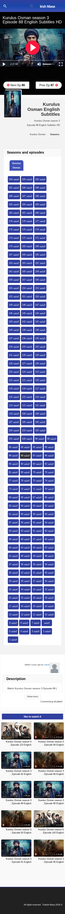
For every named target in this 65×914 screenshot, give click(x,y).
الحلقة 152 (14, 296)
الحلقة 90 (49, 447)
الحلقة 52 (25, 531)
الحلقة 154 (27, 288)
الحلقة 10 (49, 614)
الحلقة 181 (27, 212)
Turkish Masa (45, 6)
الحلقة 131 (14, 355)
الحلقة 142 (27, 321)
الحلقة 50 (49, 531)
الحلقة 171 (40, 238)
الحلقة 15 (37, 606)
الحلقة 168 (40, 246)
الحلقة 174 (40, 229)
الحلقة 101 (14, 438)
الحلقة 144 (40, 313)
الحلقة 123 (40, 372)
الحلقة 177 (40, 221)
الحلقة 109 (27, 413)
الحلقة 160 (27, 271)
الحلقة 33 (13, 572)
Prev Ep (47, 85)
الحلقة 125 (14, 372)
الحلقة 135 (40, 338)
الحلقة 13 (13, 614)
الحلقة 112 (27, 405)
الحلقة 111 (40, 405)
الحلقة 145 (27, 313)
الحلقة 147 (40, 305)
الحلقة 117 (40, 388)
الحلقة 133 (27, 346)
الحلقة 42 (49, 547)
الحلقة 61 (13, 514)
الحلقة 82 (49, 464)
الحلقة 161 (14, 271)
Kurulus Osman (16, 165)
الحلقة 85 (13, 464)
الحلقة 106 (27, 422)
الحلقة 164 (14, 263)
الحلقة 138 (40, 330)
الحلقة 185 (14, 204)
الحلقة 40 (25, 556)
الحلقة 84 (25, 464)
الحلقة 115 (27, 397)
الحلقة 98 (51, 438)
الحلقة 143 (14, 321)
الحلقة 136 (27, 338)
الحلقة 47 (37, 539)
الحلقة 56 (25, 522)
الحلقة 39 (37, 556)
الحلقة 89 (13, 455)
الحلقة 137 (14, 338)
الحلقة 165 (40, 254)
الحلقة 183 (40, 204)
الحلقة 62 (49, 505)
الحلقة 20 (25, 597)
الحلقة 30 (49, 572)
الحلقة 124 (27, 372)
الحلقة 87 (37, 455)
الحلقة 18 (49, 597)
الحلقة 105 (40, 422)
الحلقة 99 (39, 438)
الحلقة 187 (27, 196)
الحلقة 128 (14, 363)
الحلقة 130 (27, 355)
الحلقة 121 (27, 380)
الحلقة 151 (27, 296)
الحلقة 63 (37, 505)
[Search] (5, 6)
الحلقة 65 (13, 505)
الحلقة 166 (27, 254)
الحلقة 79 (37, 472)
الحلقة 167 (14, 254)
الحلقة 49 (13, 539)
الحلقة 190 (27, 187)
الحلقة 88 (25, 455)
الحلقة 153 (40, 288)
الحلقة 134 (14, 346)
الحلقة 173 (14, 238)
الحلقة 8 (24, 623)
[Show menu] (31, 5)
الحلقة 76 (25, 480)
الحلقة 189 (40, 187)
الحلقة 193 (27, 179)
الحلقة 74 (49, 480)
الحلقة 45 (13, 547)
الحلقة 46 (49, 539)
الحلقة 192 (40, 179)
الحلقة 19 (37, 597)
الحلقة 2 (47, 631)
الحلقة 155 (14, 288)
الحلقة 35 (37, 564)
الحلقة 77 (13, 480)
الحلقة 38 (49, 556)
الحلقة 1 (13, 639)
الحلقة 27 (37, 581)
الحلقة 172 (27, 238)
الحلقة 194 (14, 179)
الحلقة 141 (40, 321)
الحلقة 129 (40, 355)
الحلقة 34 (49, 564)
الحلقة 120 (40, 380)
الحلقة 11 (37, 614)
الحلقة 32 (25, 572)
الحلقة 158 (14, 279)
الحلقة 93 (37, 447)
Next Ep (17, 85)
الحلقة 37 (13, 564)
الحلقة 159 (40, 271)
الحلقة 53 (13, 531)
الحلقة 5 (13, 631)
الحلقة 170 (14, 246)
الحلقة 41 (13, 556)
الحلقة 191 (14, 187)
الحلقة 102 (40, 430)
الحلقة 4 (24, 631)
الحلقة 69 (13, 497)
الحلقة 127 (27, 363)
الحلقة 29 (13, 581)
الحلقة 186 (40, 196)
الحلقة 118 (27, 388)
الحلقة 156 (40, 279)
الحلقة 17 (13, 606)
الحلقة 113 (14, 405)
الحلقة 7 (36, 623)
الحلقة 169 (27, 246)
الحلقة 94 (25, 447)
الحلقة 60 (25, 514)
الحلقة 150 (40, 296)
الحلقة (47, 623)
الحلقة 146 (14, 313)
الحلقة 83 (37, 464)
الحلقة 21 (13, 597)
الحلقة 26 (49, 581)
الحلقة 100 (27, 438)
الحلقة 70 (49, 489)
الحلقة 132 (40, 346)
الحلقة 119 (14, 388)
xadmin (47, 665)
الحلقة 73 (13, 489)
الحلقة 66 (49, 497)
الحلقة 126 (40, 363)
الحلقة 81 (13, 472)
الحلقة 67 (37, 497)
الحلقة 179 (14, 221)
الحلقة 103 (27, 430)
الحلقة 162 (40, 263)
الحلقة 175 (27, 229)
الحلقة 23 (37, 589)
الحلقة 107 (14, 422)
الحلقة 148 (27, 305)
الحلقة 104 (14, 430)
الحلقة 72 (25, 489)
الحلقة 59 (37, 514)
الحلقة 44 (25, 547)
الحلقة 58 (49, 514)
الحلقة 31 (37, 572)
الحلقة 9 (13, 623)
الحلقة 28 (25, 581)
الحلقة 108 (40, 413)
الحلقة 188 (14, 196)
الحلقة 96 (13, 447)
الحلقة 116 (14, 397)
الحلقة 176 (14, 229)
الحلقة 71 (37, 489)
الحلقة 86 (49, 455)
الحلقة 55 (37, 522)
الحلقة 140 (14, 330)
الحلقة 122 (14, 380)
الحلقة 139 (27, 330)
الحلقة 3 (36, 631)
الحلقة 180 (40, 212)
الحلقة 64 (25, 505)
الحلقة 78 (49, 472)
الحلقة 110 (14, 413)
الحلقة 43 (37, 547)
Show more (32, 696)
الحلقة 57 (13, 522)
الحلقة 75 (37, 480)
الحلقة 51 (37, 531)
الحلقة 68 (25, 497)
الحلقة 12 (25, 614)
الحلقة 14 (49, 606)
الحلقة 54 (49, 522)
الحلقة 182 (14, 212)
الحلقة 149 (14, 305)
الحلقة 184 (27, 204)
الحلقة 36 (25, 564)
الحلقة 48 (25, 539)
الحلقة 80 (25, 472)
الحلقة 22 (49, 589)
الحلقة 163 (27, 263)
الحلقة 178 (27, 221)
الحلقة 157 (27, 279)
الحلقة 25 (13, 589)
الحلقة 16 (25, 606)
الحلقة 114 (40, 397)
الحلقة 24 (25, 589)
